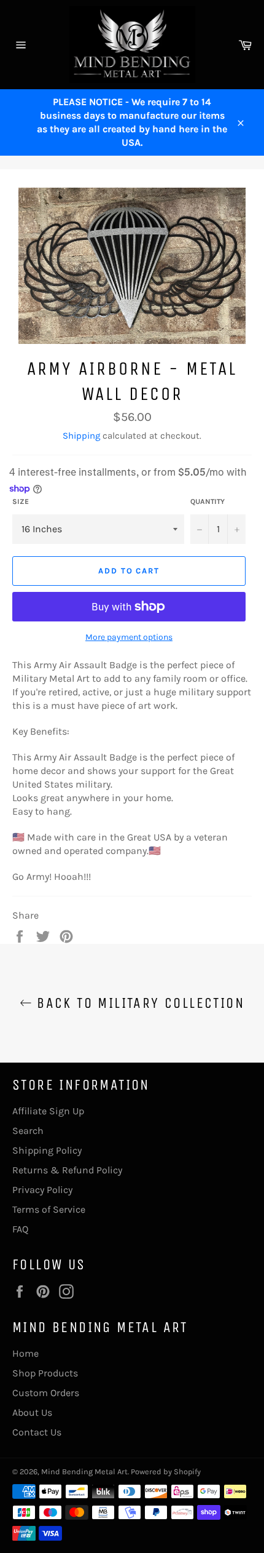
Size (20, 501)
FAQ (20, 1229)
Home (25, 1353)
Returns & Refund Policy (67, 1170)
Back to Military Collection (138, 1003)
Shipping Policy (47, 1150)
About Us (32, 1412)
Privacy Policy (42, 1190)
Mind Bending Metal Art (84, 1471)
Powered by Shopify (166, 1471)
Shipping (81, 435)
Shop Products (45, 1373)
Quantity (207, 501)
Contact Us (36, 1432)
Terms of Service (48, 1209)
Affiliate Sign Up (48, 1111)
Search (28, 1130)
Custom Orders (45, 1393)
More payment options (129, 637)
